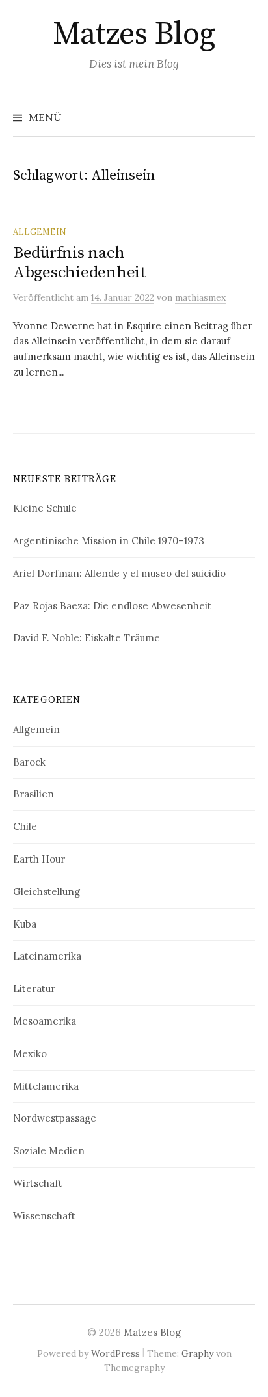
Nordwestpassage (54, 1118)
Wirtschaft (37, 1183)
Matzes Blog (134, 34)
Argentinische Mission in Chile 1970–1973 (108, 540)
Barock (29, 762)
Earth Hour (39, 859)
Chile (25, 826)
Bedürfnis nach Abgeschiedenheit (79, 263)
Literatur (34, 988)
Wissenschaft (44, 1216)
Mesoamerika (44, 1021)
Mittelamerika (46, 1086)
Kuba (24, 924)
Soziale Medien (49, 1150)
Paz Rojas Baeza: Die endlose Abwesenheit (112, 606)
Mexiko (30, 1053)
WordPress (115, 1353)
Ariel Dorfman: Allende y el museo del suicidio (119, 573)
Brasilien (33, 794)
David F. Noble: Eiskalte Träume (86, 637)
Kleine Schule (45, 508)
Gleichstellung (46, 891)
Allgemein (39, 232)
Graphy (197, 1353)
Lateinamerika (47, 956)
